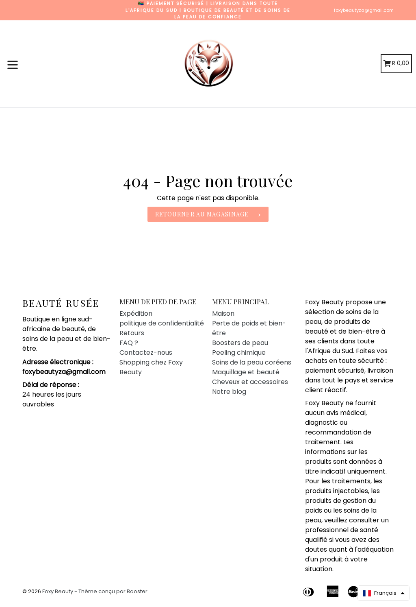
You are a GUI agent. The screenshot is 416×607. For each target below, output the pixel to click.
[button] (384, 593)
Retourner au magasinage (202, 214)
